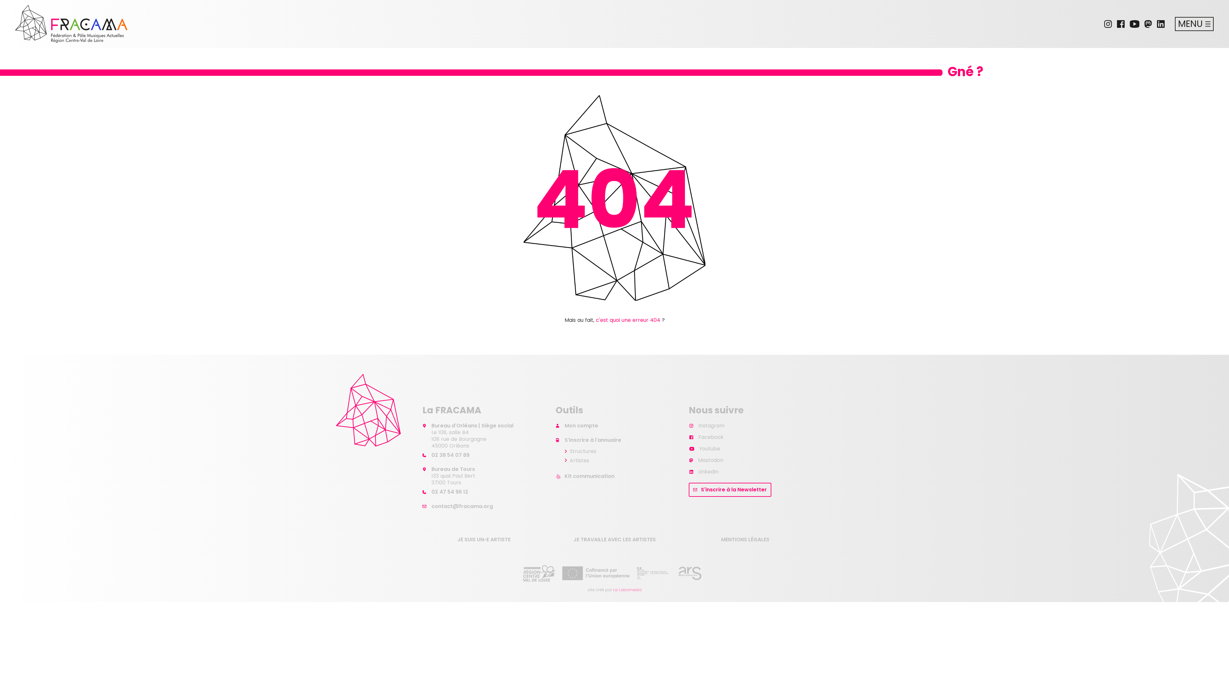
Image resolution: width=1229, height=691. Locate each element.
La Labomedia (627, 589)
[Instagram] (1108, 24)
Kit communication (589, 476)
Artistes (579, 460)
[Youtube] (1134, 24)
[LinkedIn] (1161, 24)
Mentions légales (745, 539)
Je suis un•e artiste (483, 539)
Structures (583, 451)
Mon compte (581, 425)
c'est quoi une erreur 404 (628, 320)
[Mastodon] (1148, 24)
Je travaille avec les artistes (615, 539)
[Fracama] (71, 24)
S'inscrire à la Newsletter (734, 489)
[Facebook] (1121, 24)
